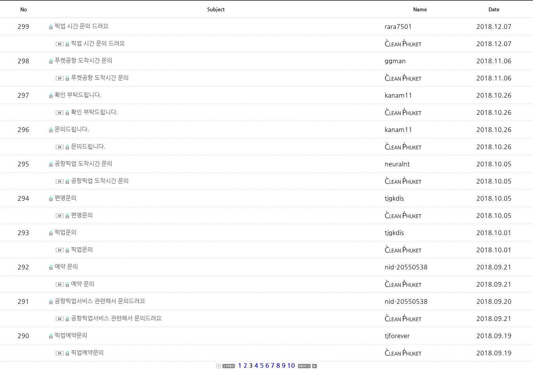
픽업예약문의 (71, 335)
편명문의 (65, 197)
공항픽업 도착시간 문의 (83, 163)
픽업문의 (65, 232)
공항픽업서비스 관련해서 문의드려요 (100, 301)
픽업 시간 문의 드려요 (81, 26)
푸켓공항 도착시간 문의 (83, 60)
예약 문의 (66, 266)
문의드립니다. (72, 129)
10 (291, 365)
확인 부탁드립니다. (78, 94)
